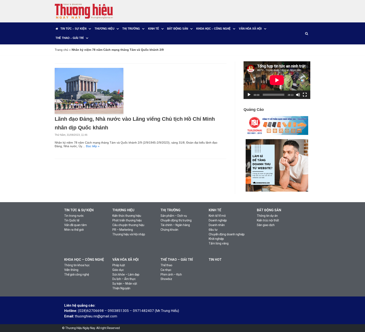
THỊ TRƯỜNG (170, 210)
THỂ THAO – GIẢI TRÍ (177, 260)
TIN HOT (215, 260)
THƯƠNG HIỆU (123, 210)
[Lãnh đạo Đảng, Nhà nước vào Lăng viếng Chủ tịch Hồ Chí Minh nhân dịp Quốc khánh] (89, 112)
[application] (277, 80)
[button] (89, 28)
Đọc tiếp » (92, 146)
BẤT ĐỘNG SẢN (269, 210)
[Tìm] (306, 33)
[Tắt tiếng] (298, 95)
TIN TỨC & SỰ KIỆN (79, 210)
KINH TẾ (215, 210)
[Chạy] (249, 95)
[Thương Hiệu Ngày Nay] (84, 11)
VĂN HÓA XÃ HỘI (125, 260)
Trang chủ (61, 49)
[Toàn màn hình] (305, 95)
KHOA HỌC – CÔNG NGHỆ (84, 260)
